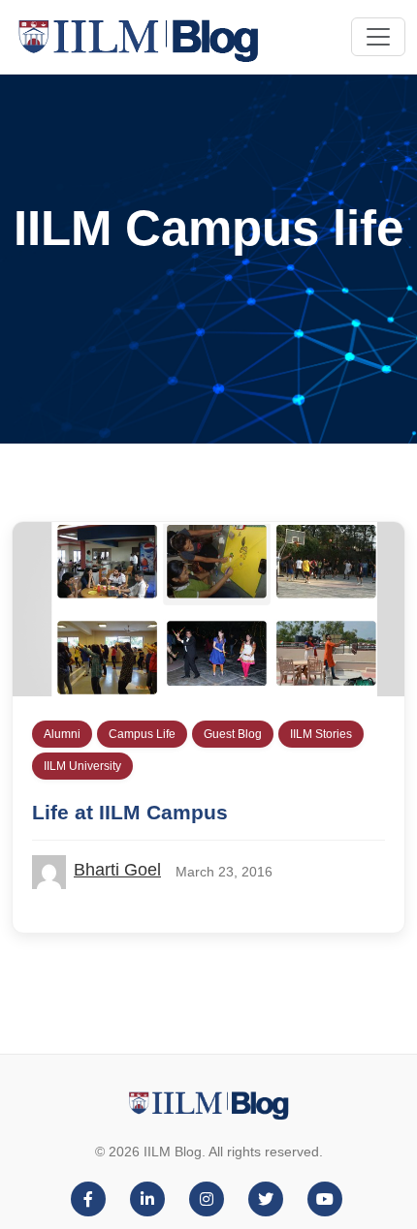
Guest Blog (233, 734)
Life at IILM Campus (130, 812)
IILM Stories (321, 734)
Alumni (62, 734)
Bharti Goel (117, 869)
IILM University (82, 766)
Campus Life (142, 734)
